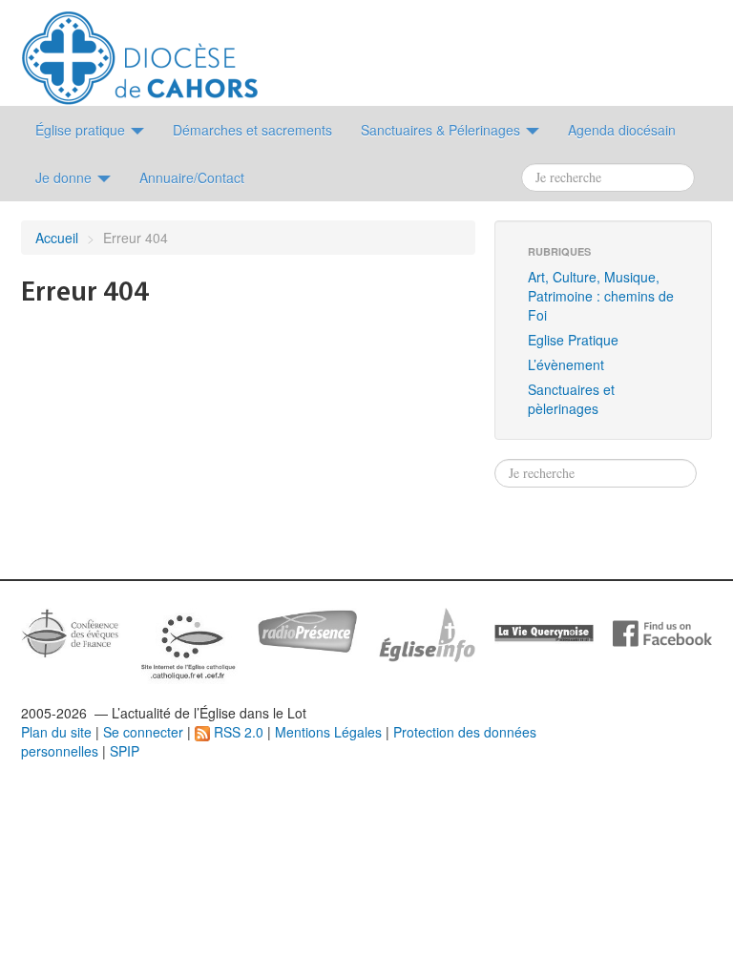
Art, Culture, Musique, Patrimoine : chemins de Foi (601, 295)
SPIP (124, 750)
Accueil (56, 237)
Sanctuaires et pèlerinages (571, 399)
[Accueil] (140, 50)
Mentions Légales (328, 731)
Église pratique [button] (82, 129)
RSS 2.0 (236, 731)
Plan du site (56, 731)
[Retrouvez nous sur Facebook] (662, 631)
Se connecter (143, 731)
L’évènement (566, 364)
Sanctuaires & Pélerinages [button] (442, 129)
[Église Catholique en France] (70, 630)
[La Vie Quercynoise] (544, 631)
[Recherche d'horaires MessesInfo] (425, 632)
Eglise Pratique (573, 339)
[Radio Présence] (307, 628)
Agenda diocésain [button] (622, 129)
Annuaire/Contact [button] (191, 177)
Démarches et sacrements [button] (252, 129)
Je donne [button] (65, 177)
